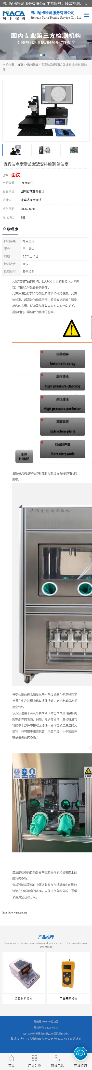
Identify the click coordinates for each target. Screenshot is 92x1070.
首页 (20, 65)
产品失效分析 (23, 998)
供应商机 (32, 65)
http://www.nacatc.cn (14, 912)
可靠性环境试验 (68, 998)
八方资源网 (33, 1039)
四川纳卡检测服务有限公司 (38, 1033)
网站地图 (75, 1039)
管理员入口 (61, 1039)
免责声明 (47, 1039)
